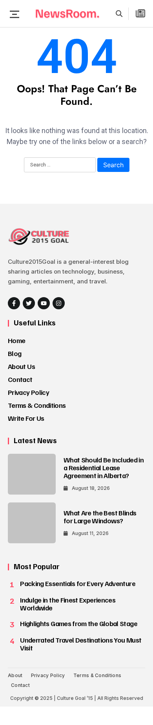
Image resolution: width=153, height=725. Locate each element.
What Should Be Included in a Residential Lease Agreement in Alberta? (104, 467)
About (15, 675)
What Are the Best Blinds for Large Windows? (100, 516)
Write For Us (26, 418)
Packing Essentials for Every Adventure (77, 583)
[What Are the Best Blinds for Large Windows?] (32, 522)
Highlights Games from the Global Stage (78, 623)
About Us (21, 366)
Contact (20, 379)
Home (16, 340)
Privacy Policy (28, 392)
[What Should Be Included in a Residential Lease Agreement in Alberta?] (32, 474)
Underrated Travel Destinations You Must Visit (80, 644)
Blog (14, 353)
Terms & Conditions (37, 405)
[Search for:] (60, 165)
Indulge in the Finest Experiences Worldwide (67, 603)
